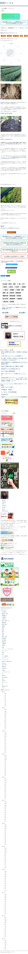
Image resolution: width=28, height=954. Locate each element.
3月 (5, 702)
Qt (2, 673)
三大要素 (17, 290)
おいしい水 (4, 650)
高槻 (3, 652)
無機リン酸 (5, 292)
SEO (3, 679)
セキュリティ (5, 682)
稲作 (3, 633)
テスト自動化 (5, 656)
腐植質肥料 (12, 298)
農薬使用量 (12, 295)
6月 (5, 697)
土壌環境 (3, 35)
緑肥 (3, 631)
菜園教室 (4, 615)
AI (2, 684)
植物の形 (4, 641)
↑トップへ (12, 952)
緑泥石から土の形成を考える (6, 139)
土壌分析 (9, 35)
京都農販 (12, 290)
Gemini (6, 261)
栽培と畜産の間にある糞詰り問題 (12, 366)
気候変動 (19, 295)
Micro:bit (4, 663)
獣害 (3, 629)
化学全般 (4, 640)
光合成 (3, 645)
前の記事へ (5, 312)
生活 (3, 687)
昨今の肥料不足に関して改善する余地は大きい (14, 352)
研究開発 (12, 301)
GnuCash (4, 668)
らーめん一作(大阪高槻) (9, 392)
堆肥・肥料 (15, 35)
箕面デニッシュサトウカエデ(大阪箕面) (14, 397)
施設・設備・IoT (5, 620)
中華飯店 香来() (6, 389)
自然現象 (4, 638)
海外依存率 (5, 298)
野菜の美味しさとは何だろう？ (9, 213)
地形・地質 (4, 636)
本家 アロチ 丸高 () (7, 387)
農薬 (21, 35)
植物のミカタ (7, 3)
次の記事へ (23, 312)
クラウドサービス (6, 672)
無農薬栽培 (18, 292)
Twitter (3, 503)
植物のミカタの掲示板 (11, 316)
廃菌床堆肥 (5, 295)
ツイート (3, 275)
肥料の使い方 (5, 686)
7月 (5, 695)
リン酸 (18, 284)
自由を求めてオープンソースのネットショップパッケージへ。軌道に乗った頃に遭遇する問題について (14, 379)
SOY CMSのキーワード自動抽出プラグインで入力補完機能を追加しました (14, 308)
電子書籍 (4, 611)
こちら (10, 529)
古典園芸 (4, 643)
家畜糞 (3, 626)
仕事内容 (4, 502)
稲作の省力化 (3, 545)
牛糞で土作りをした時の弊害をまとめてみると (10, 228)
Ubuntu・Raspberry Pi (7, 661)
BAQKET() (4, 394)
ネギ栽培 (16, 287)
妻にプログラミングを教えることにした (14, 374)
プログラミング (5, 657)
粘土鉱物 (5, 284)
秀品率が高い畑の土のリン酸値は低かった (9, 102)
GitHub (3, 509)
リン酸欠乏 (5, 290)
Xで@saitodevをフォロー (12, 264)
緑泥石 (10, 284)
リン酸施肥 (23, 287)
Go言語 (3, 675)
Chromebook (4, 677)
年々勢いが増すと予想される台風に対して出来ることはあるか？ (14, 359)
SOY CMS (4, 664)
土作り (23, 284)
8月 (5, 693)
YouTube (4, 507)
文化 (3, 654)
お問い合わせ (5, 510)
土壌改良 (5, 287)
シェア (8, 275)
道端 (3, 634)
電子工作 (4, 680)
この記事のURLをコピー (11, 232)
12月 (5, 709)
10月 (5, 713)
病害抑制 (12, 292)
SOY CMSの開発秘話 (8, 371)
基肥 (22, 290)
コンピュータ (5, 659)
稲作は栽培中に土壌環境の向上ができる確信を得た (14, 363)
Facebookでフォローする (11, 267)
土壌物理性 (19, 298)
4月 (5, 700)
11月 (5, 711)
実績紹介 (4, 666)
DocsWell (4, 505)
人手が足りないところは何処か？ (12, 356)
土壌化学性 (5, 301)
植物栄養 (4, 622)
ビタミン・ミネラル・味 (7, 649)
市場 (3, 647)
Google (3, 670)
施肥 (14, 284)
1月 (5, 705)
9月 (5, 714)
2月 (5, 704)
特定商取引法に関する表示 (6, 607)
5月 (5, 698)
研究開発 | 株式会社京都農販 (6, 113)
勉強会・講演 (5, 613)
